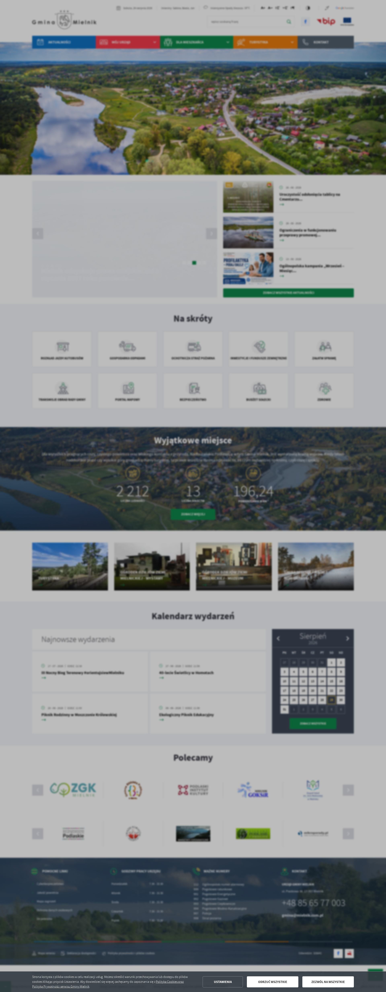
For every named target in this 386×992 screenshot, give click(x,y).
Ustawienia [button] (223, 982)
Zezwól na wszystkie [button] (328, 982)
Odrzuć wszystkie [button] (272, 982)
